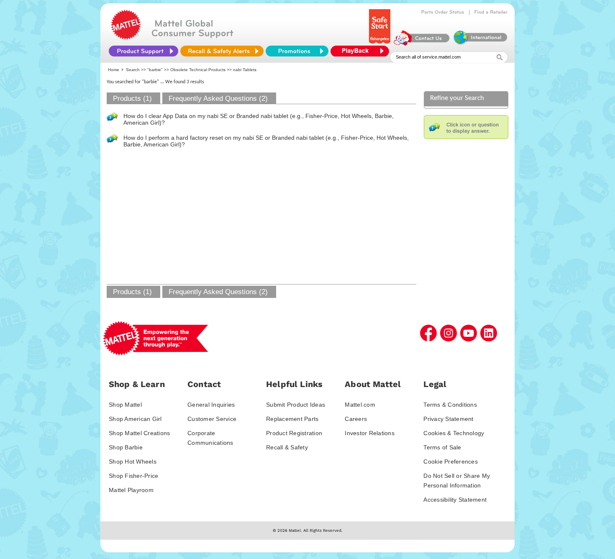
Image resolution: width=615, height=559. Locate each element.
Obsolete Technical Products (198, 69)
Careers (356, 418)
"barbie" (155, 69)
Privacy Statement (448, 418)
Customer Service (211, 418)
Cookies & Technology (453, 433)
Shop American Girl (135, 418)
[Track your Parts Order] (442, 12)
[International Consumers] (480, 43)
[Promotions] (297, 51)
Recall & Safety (287, 447)
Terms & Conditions (450, 404)
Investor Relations (370, 433)
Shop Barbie (126, 447)
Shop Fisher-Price (133, 475)
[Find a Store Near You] (491, 12)
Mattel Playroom (131, 490)
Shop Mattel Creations (139, 433)
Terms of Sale (442, 447)
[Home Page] (126, 37)
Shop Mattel (125, 404)
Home (113, 69)
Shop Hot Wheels (132, 461)
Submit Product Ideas (295, 404)
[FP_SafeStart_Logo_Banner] (380, 43)
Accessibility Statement (455, 499)
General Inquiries (211, 404)
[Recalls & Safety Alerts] (222, 51)
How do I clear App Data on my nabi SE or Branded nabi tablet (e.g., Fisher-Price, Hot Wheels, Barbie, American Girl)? (258, 119)
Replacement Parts (292, 418)
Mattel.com (360, 404)
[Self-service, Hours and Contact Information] (422, 43)
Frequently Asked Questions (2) (218, 99)
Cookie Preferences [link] (450, 461)
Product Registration (294, 433)
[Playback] (362, 51)
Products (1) (132, 99)
